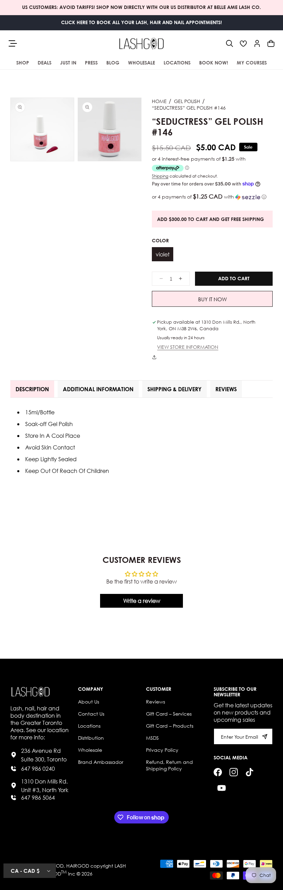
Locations (89, 725)
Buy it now (212, 299)
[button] (229, 43)
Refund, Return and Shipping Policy (169, 765)
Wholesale (90, 750)
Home (159, 101)
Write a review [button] (141, 600)
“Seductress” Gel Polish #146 (189, 107)
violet (162, 254)
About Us (88, 701)
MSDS (152, 738)
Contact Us (91, 713)
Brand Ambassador (100, 762)
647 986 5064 (38, 797)
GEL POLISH (187, 101)
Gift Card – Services (169, 713)
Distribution (91, 738)
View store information (187, 347)
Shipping (160, 176)
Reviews (155, 701)
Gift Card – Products (169, 725)
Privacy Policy (162, 750)
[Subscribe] (264, 736)
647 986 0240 (38, 768)
